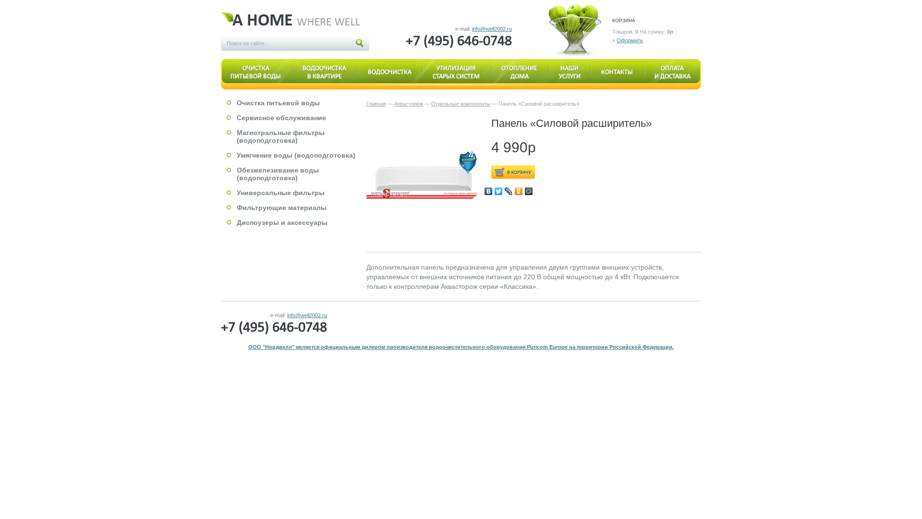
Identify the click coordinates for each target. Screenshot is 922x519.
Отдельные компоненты (460, 104)
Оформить (630, 40)
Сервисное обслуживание (281, 118)
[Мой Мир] (529, 191)
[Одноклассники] (519, 191)
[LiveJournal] (509, 191)
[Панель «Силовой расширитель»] (424, 175)
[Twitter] (499, 191)
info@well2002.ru (492, 29)
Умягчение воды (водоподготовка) (296, 155)
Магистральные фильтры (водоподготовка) (281, 136)
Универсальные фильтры (281, 193)
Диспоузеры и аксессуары (282, 222)
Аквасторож (408, 104)
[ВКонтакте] (489, 191)
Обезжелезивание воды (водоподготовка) (278, 174)
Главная (376, 104)
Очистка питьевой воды (278, 103)
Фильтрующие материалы (282, 207)
